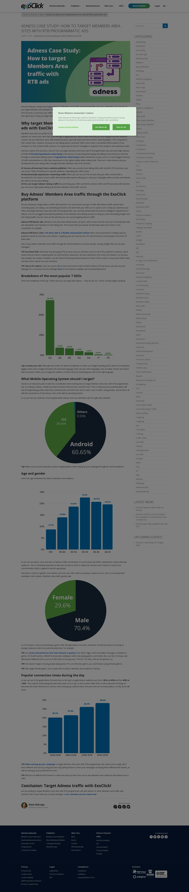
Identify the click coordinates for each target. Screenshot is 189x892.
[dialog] (94, 121)
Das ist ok (121, 127)
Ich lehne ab (101, 127)
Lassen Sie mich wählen (68, 127)
